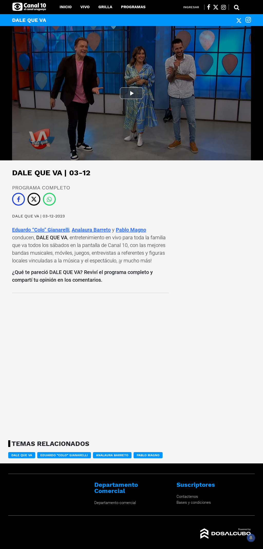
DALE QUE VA (25, 216)
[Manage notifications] (251, 538)
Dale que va (21, 455)
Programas (133, 7)
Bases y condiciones (193, 502)
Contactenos (187, 496)
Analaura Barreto (91, 230)
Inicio (66, 7)
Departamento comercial (115, 502)
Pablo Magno (131, 230)
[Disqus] (90, 365)
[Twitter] (239, 20)
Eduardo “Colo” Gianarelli (40, 230)
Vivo (85, 7)
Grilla (105, 7)
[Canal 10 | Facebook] (209, 7)
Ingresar (191, 7)
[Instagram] (248, 20)
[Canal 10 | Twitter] (216, 7)
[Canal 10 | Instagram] (223, 7)
